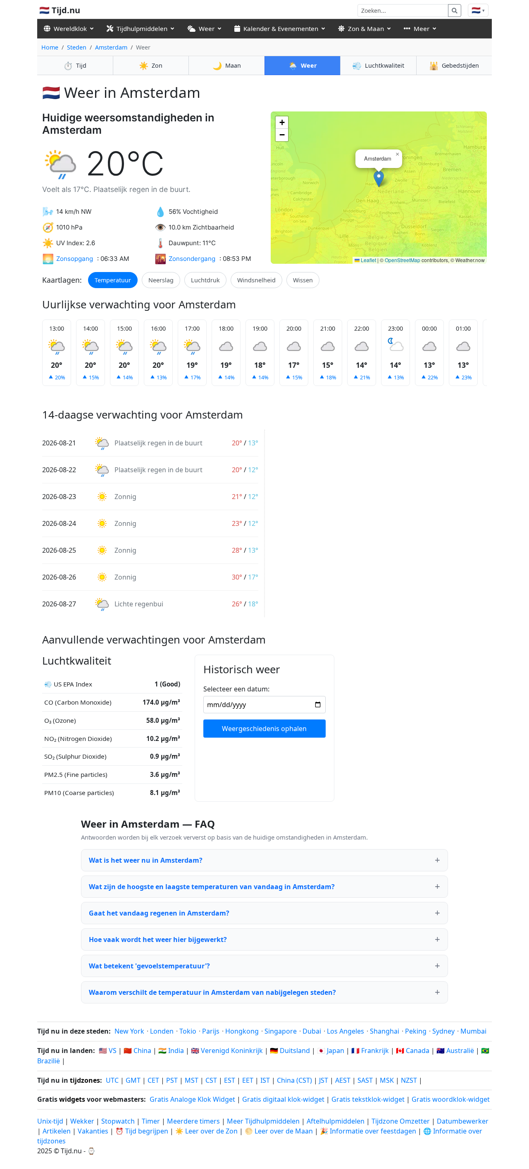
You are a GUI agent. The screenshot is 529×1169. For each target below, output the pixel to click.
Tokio (187, 1031)
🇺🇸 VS (108, 1050)
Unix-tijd (50, 1121)
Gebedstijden (454, 65)
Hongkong (242, 1031)
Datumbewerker (462, 1121)
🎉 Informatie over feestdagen (368, 1131)
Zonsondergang (192, 259)
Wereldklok (70, 28)
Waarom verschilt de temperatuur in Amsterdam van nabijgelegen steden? (212, 992)
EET (247, 1080)
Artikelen (57, 1131)
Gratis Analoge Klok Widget (192, 1099)
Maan (226, 65)
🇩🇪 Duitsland (290, 1050)
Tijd (74, 65)
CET (153, 1080)
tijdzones (85, 1080)
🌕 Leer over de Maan (279, 1131)
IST (265, 1080)
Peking (416, 1031)
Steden (76, 47)
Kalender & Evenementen (280, 28)
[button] (379, 178)
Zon (150, 65)
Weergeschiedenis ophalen (264, 728)
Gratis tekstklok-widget (368, 1099)
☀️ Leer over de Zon (206, 1131)
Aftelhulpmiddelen (336, 1121)
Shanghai (384, 1031)
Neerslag (161, 280)
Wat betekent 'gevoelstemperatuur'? (149, 965)
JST (323, 1080)
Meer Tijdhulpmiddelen (264, 1121)
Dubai (312, 1031)
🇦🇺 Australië (455, 1050)
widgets (72, 1099)
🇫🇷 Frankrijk (370, 1050)
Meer (421, 28)
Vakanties (93, 1131)
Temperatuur (113, 280)
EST (229, 1080)
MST (191, 1080)
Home (49, 47)
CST (211, 1080)
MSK (387, 1080)
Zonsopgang (74, 259)
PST (172, 1080)
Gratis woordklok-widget (451, 1099)
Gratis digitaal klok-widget (283, 1099)
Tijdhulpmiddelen (142, 28)
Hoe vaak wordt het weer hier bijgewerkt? (158, 939)
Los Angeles (345, 1031)
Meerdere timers (193, 1121)
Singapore (280, 1031)
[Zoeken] (454, 10)
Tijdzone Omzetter (401, 1121)
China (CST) (294, 1080)
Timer (151, 1121)
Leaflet (368, 259)
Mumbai (473, 1031)
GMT (133, 1080)
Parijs (210, 1031)
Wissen (303, 280)
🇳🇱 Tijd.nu (59, 10)
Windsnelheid (256, 280)
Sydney (443, 1031)
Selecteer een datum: (236, 688)
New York (129, 1031)
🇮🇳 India (171, 1050)
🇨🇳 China (137, 1050)
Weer (206, 28)
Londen (162, 1031)
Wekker (82, 1121)
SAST (365, 1080)
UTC (112, 1080)
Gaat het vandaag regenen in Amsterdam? (159, 913)
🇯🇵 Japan (330, 1050)
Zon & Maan (366, 28)
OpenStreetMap (402, 259)
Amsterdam (111, 47)
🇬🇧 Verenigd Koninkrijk (227, 1050)
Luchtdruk (205, 280)
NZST (409, 1080)
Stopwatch (118, 1121)
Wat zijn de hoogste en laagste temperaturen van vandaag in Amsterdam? (212, 886)
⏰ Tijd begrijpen (141, 1131)
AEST (342, 1080)
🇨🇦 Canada (412, 1050)
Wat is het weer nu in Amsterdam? (146, 860)
